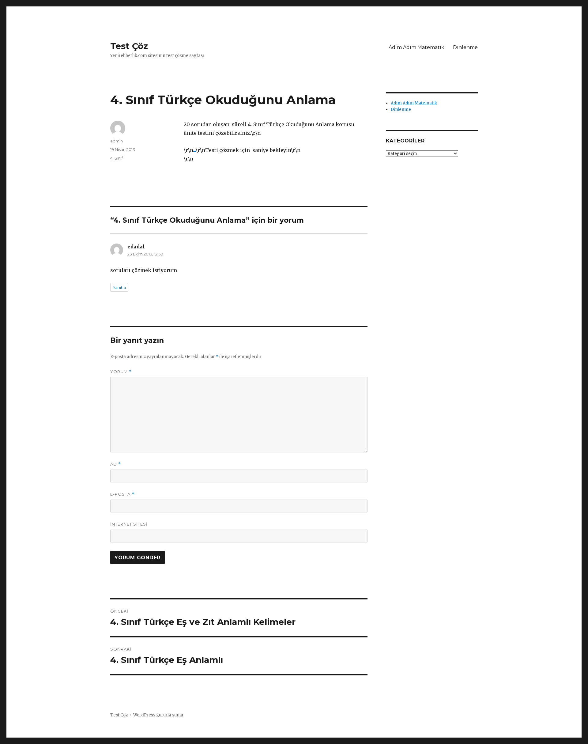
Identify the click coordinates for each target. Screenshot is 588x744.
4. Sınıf (116, 158)
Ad (115, 464)
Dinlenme (465, 47)
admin (116, 140)
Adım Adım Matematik (416, 47)
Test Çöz (129, 46)
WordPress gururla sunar (158, 715)
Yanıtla (119, 287)
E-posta (122, 494)
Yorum (121, 371)
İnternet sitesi (129, 524)
